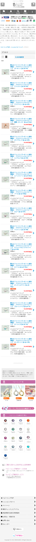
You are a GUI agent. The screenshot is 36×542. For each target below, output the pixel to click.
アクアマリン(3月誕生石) (20, 423)
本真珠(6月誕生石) (28, 432)
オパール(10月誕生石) (5, 449)
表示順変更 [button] (20, 57)
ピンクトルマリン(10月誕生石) (28, 440)
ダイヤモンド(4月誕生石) (5, 432)
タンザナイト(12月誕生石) (20, 449)
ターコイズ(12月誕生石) (28, 449)
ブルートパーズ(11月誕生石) (13, 449)
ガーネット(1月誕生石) (5, 423)
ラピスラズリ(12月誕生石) (5, 458)
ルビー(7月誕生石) (5, 440)
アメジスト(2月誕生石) (13, 423)
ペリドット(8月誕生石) (13, 440)
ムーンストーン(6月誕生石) (21, 432)
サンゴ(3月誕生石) (28, 423)
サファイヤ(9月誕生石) (20, 440)
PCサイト (19, 529)
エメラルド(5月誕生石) (13, 432)
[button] (3, 4)
